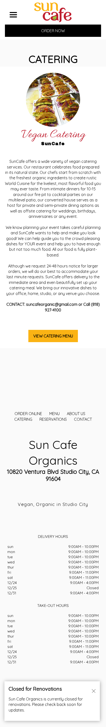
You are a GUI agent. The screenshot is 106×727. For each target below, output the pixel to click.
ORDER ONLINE (28, 413)
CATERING (23, 419)
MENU (54, 413)
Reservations (53, 419)
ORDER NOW (53, 30)
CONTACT (83, 419)
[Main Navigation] (13, 14)
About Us (76, 413)
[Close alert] (94, 690)
